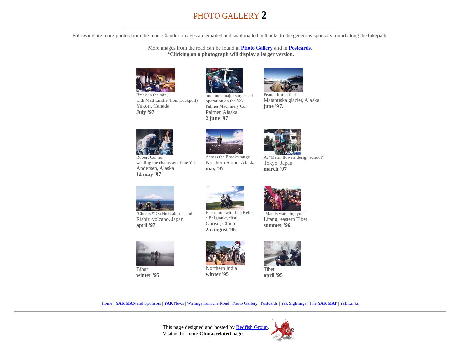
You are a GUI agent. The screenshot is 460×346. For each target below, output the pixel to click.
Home (107, 303)
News (178, 303)
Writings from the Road (208, 303)
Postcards (300, 48)
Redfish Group (252, 327)
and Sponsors (138, 303)
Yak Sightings (293, 303)
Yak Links (349, 303)
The (323, 303)
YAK (168, 303)
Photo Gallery (257, 48)
